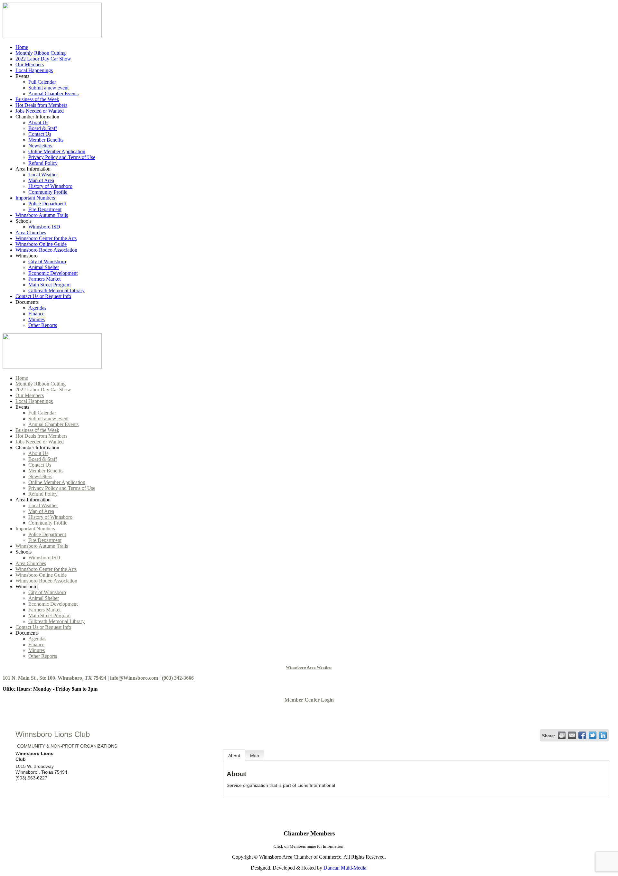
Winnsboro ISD (44, 226)
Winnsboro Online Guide (41, 244)
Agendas (37, 308)
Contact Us (39, 134)
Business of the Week (37, 99)
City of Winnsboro (47, 261)
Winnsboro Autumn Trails (41, 215)
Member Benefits (45, 140)
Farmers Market (44, 279)
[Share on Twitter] (592, 735)
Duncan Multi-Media (344, 868)
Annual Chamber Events (53, 93)
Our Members (29, 64)
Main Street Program (49, 284)
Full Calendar (42, 82)
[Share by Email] (572, 735)
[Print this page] (562, 735)
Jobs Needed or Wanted (39, 111)
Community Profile (47, 192)
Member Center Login (309, 700)
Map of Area (41, 180)
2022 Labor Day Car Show (43, 58)
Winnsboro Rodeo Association (46, 250)
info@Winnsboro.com (134, 678)
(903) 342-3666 (178, 678)
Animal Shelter (43, 267)
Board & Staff (42, 128)
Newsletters (40, 145)
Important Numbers (35, 197)
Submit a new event (48, 87)
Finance (36, 313)
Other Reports (42, 325)
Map (254, 755)
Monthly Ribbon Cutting (40, 53)
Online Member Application (56, 151)
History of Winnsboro (50, 186)
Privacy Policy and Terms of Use (61, 157)
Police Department (47, 203)
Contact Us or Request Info (43, 296)
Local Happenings (34, 70)
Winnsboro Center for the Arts (46, 238)
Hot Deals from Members (41, 105)
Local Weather (43, 174)
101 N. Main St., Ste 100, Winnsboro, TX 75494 (54, 678)
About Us (38, 122)
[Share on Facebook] (582, 735)
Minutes (36, 319)
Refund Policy (43, 163)
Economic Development (53, 273)
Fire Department (44, 209)
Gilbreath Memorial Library (56, 290)
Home (21, 47)
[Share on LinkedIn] (603, 735)
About (234, 755)
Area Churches (30, 232)
